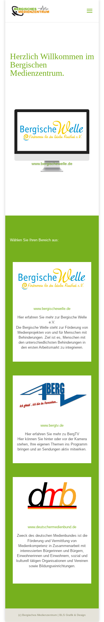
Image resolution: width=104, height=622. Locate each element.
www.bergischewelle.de (52, 163)
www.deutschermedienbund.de (52, 527)
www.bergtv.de (52, 425)
